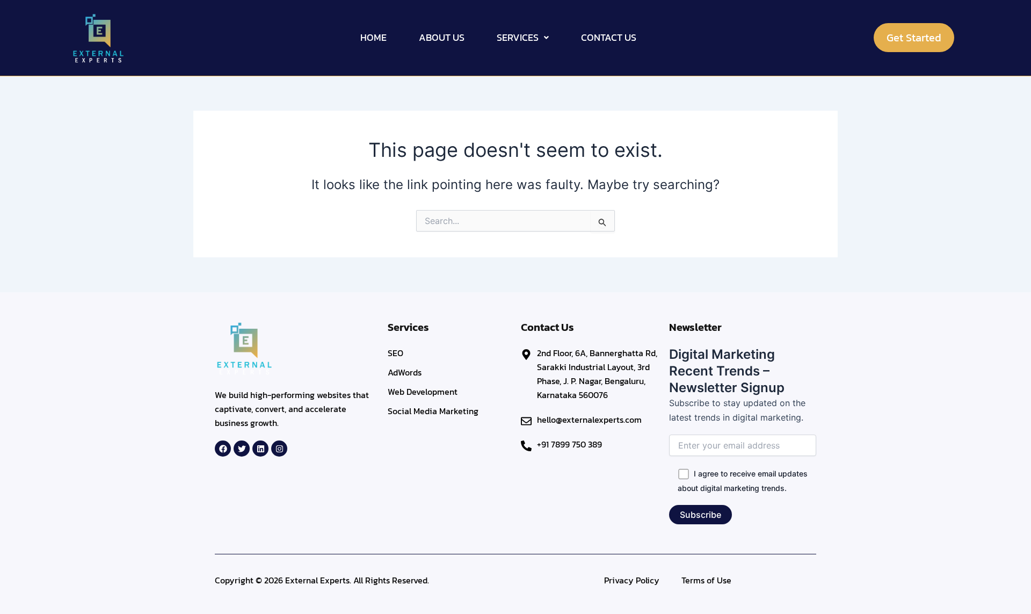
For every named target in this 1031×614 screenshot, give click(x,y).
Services (518, 37)
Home (373, 37)
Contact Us (608, 37)
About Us (441, 37)
